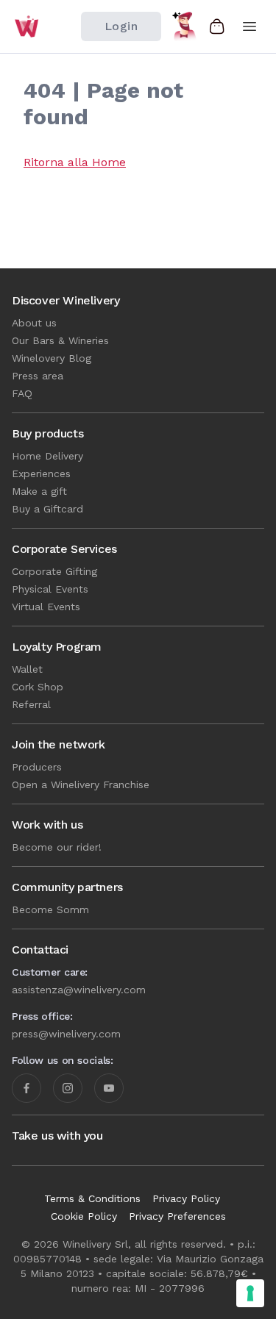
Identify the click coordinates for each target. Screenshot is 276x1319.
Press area (37, 376)
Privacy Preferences (177, 1216)
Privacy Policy (186, 1198)
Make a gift (39, 491)
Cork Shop (37, 687)
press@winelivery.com (66, 1034)
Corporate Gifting (54, 571)
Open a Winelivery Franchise (80, 784)
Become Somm (50, 909)
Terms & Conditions (92, 1198)
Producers (37, 767)
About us (34, 323)
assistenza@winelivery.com (79, 989)
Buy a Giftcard (47, 509)
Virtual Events (46, 606)
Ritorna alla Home (75, 162)
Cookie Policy (84, 1216)
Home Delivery (47, 456)
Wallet (27, 669)
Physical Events (50, 589)
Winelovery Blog (51, 358)
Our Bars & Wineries (60, 340)
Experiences (41, 473)
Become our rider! (57, 847)
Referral (31, 704)
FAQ (22, 393)
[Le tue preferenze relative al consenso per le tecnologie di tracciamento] (250, 1293)
